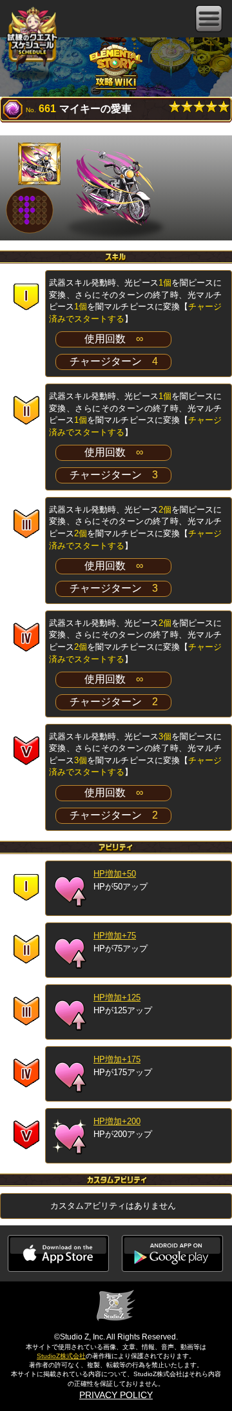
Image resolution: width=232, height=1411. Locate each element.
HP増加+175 (116, 1059)
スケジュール (32, 39)
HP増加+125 (116, 997)
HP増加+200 (116, 1121)
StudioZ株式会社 (61, 1355)
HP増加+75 (114, 935)
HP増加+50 (114, 874)
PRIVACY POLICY (116, 1395)
